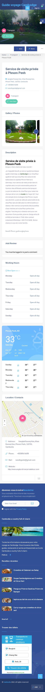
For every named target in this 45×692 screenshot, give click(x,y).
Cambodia (7, 682)
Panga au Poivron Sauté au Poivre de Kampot (28, 590)
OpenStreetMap (28, 435)
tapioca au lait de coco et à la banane (28, 599)
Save (20, 49)
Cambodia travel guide (18, 672)
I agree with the (15, 509)
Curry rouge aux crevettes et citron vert (27, 609)
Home (4, 55)
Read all (5, 619)
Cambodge (24, 174)
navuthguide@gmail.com (16, 88)
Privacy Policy (21, 509)
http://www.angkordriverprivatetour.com (23, 469)
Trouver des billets (18, 668)
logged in (18, 252)
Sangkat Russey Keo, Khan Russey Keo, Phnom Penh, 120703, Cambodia (20, 80)
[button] (36, 131)
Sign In (37, 8)
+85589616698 (13, 85)
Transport (14, 55)
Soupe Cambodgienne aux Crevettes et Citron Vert (28, 579)
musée (23, 194)
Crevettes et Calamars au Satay (26, 570)
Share (33, 49)
